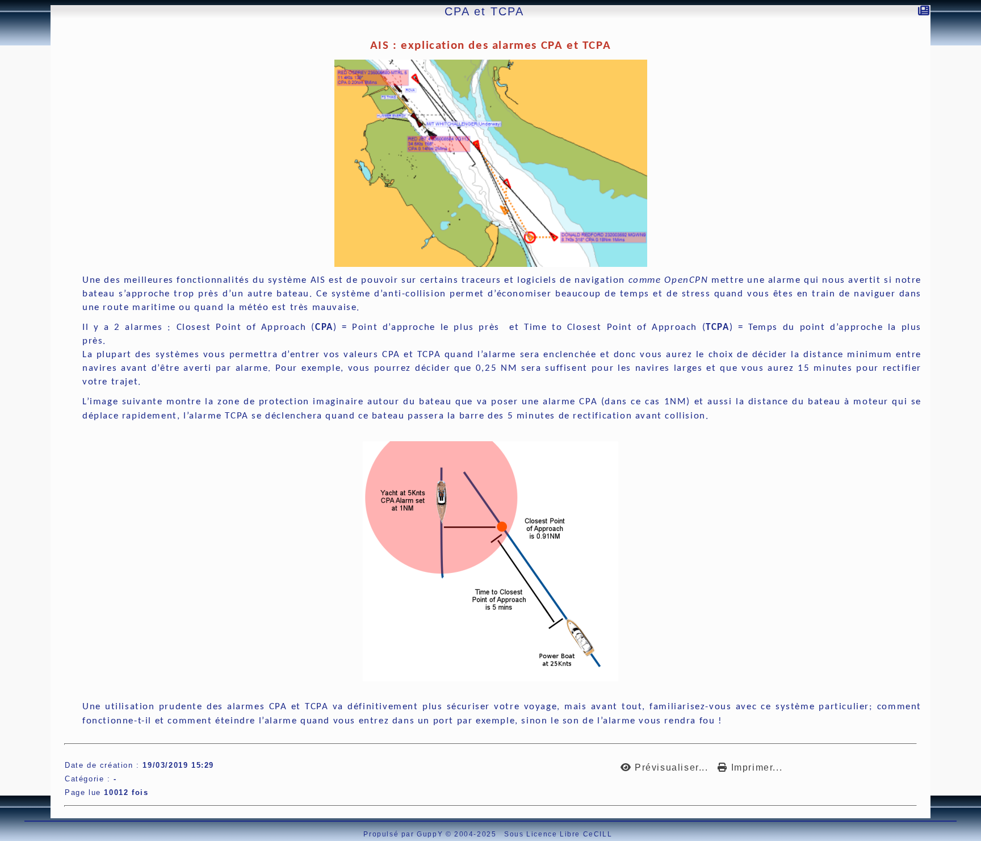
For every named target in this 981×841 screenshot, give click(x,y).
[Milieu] (6, 84)
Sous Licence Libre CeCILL (559, 834)
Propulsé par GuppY (404, 834)
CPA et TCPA (484, 11)
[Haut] (6, 70)
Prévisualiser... (671, 767)
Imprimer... (755, 767)
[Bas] (6, 98)
